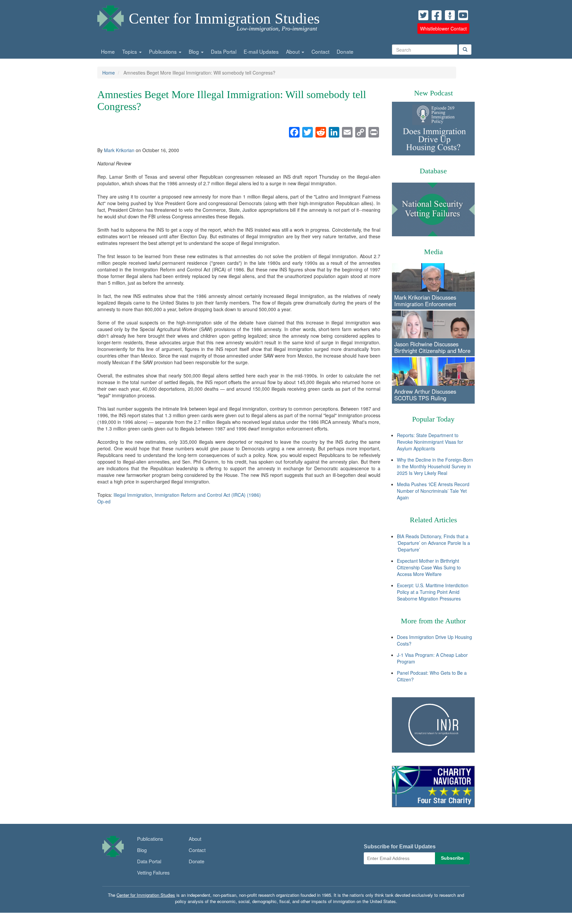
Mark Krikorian (119, 150)
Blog (194, 51)
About (293, 51)
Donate (345, 51)
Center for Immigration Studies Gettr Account (450, 15)
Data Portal (223, 51)
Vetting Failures (153, 872)
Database (433, 171)
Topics (130, 51)
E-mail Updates (261, 51)
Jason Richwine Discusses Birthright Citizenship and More (432, 347)
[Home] (110, 16)
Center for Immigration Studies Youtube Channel (463, 15)
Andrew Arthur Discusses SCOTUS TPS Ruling (425, 394)
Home (108, 51)
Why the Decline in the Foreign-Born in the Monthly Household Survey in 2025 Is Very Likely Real (435, 466)
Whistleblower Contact (443, 28)
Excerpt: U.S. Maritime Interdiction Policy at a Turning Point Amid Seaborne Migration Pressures (432, 592)
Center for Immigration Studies (224, 18)
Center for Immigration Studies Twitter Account (423, 15)
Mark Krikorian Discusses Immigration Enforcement (425, 300)
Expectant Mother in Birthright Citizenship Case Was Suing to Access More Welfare (429, 567)
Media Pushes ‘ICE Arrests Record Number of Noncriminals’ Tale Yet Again (433, 491)
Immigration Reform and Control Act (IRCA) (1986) (208, 494)
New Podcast (433, 93)
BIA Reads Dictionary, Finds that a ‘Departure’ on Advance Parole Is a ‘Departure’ (433, 543)
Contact (320, 51)
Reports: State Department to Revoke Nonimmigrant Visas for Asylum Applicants (430, 442)
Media (433, 252)
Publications (163, 51)
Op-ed (104, 501)
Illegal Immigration (133, 494)
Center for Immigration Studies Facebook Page (437, 15)
